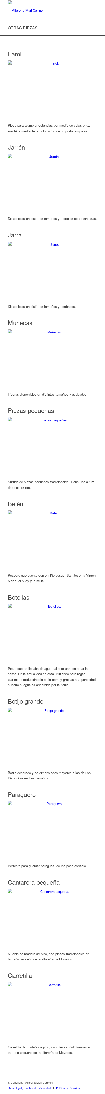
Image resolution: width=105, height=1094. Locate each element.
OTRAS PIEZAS (23, 28)
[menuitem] (29, 1088)
